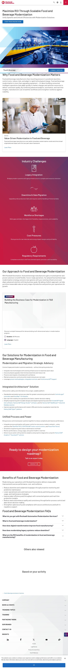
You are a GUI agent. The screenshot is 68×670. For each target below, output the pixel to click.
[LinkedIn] (8, 639)
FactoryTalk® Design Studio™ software (25, 403)
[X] (34, 639)
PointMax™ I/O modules (21, 396)
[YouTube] (46, 639)
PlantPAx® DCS (17, 426)
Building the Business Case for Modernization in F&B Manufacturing (23, 293)
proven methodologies (17, 379)
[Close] (65, 658)
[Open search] (54, 2)
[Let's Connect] (66, 635)
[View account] (61, 2)
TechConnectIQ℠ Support (49, 379)
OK (34, 665)
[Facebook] (21, 639)
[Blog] (59, 639)
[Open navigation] (65, 2)
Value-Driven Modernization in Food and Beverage (17, 99)
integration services (31, 379)
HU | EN (34, 643)
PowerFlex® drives (54, 426)
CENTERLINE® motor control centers (33, 426)
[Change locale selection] (57, 2)
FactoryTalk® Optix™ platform (13, 409)
